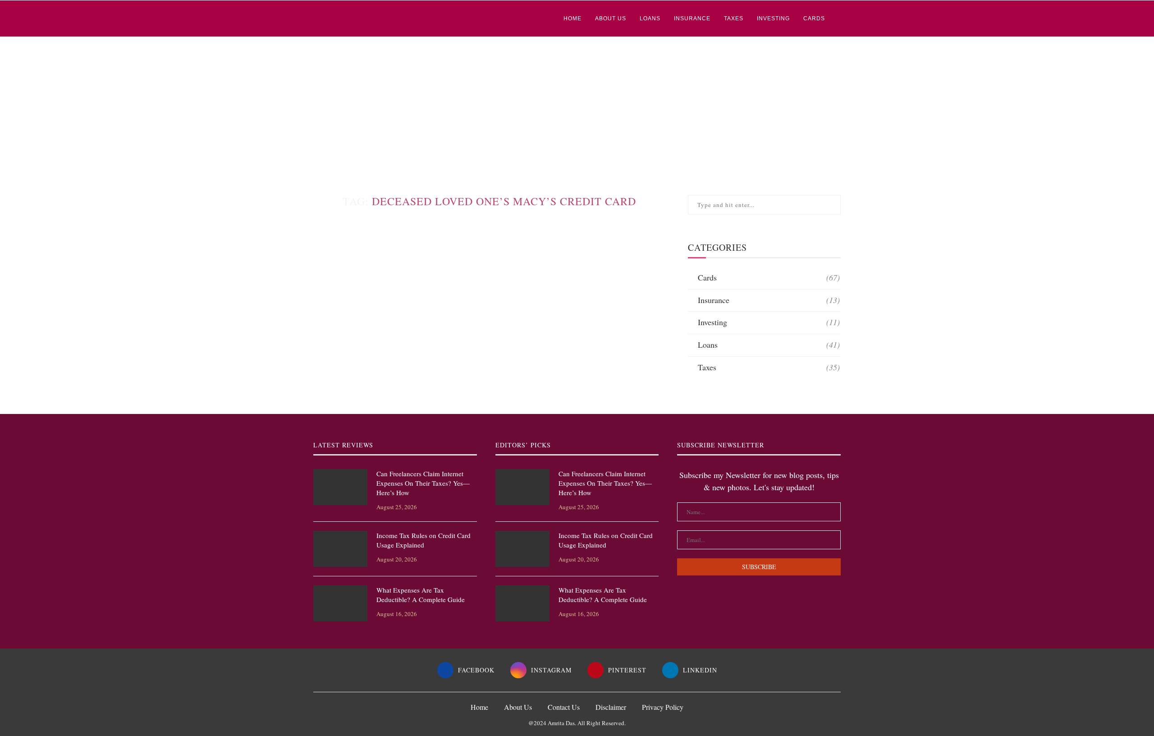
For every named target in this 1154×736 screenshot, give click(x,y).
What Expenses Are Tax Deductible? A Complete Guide (420, 594)
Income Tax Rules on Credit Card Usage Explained (423, 540)
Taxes (733, 18)
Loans (650, 18)
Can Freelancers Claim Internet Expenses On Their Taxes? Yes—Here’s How (423, 483)
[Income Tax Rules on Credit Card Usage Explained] (340, 549)
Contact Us (564, 707)
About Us (610, 18)
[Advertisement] (577, 104)
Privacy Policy (662, 707)
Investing (773, 18)
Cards (814, 18)
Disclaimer (610, 707)
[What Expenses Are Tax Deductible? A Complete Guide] (340, 603)
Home (572, 18)
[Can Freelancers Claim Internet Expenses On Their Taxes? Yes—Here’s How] (340, 487)
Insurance (692, 18)
